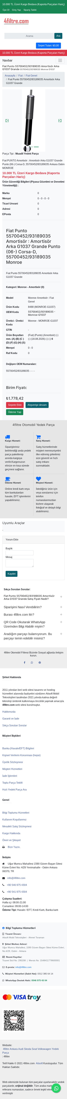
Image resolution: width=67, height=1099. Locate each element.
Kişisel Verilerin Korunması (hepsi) (21, 755)
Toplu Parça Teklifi (12, 783)
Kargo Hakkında (11, 833)
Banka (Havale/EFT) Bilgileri (18, 748)
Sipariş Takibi (30, 9)
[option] (33, 120)
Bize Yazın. (14, 847)
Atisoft (39, 1063)
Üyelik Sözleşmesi (12, 762)
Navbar (7, 60)
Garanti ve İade (10, 718)
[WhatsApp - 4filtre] (33, 663)
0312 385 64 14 (45, 973)
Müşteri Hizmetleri (12, 769)
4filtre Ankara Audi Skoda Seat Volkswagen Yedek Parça (30, 1051)
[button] (33, 120)
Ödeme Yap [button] (14, 412)
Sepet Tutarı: (48, 45)
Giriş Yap (16, 9)
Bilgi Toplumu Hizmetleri (15, 812)
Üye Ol (6, 9)
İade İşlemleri (9, 776)
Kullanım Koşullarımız (14, 819)
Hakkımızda (8, 712)
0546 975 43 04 (39, 980)
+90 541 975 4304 (17, 892)
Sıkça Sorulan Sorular (14, 725)
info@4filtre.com (23, 967)
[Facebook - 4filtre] (26, 663)
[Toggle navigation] (60, 60)
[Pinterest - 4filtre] (41, 663)
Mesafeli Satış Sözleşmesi (16, 826)
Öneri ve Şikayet (11, 840)
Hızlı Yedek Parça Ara (14, 789)
